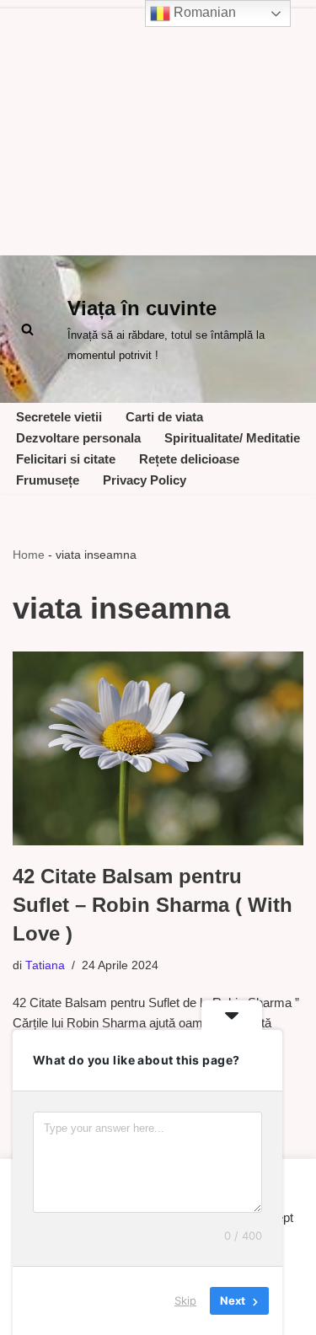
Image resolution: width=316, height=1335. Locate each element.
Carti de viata (164, 417)
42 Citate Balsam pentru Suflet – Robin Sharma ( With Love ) (152, 904)
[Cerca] (27, 329)
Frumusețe (47, 480)
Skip (185, 1300)
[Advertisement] (158, 127)
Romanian (203, 12)
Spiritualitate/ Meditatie (232, 438)
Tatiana (45, 965)
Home (29, 554)
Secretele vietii (59, 417)
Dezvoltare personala (78, 438)
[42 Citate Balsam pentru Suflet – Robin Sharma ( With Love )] (158, 748)
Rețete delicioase (189, 459)
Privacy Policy (144, 480)
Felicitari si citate (65, 459)
